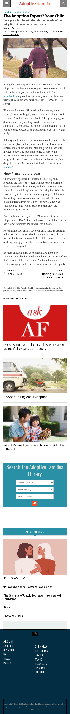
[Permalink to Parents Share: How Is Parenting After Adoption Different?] (35, 424)
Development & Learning (21, 31)
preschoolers (10, 96)
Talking (7, 11)
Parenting (40, 672)
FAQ (5, 654)
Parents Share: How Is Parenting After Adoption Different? (34, 447)
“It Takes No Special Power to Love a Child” (27, 587)
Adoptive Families (35, 4)
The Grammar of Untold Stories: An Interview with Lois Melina (32, 597)
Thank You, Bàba (13, 616)
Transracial (41, 663)
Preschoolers (40, 31)
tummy (7, 167)
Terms (6, 658)
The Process (41, 651)
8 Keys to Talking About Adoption (25, 397)
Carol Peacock (13, 28)
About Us (8, 646)
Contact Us (9, 650)
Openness (40, 668)
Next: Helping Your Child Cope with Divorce (53, 274)
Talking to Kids (21, 11)
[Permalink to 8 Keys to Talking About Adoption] (35, 375)
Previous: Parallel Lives (14, 272)
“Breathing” (10, 607)
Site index (35, 634)
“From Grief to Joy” (14, 578)
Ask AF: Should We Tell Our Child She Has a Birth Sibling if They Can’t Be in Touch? (34, 347)
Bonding (39, 655)
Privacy (7, 663)
